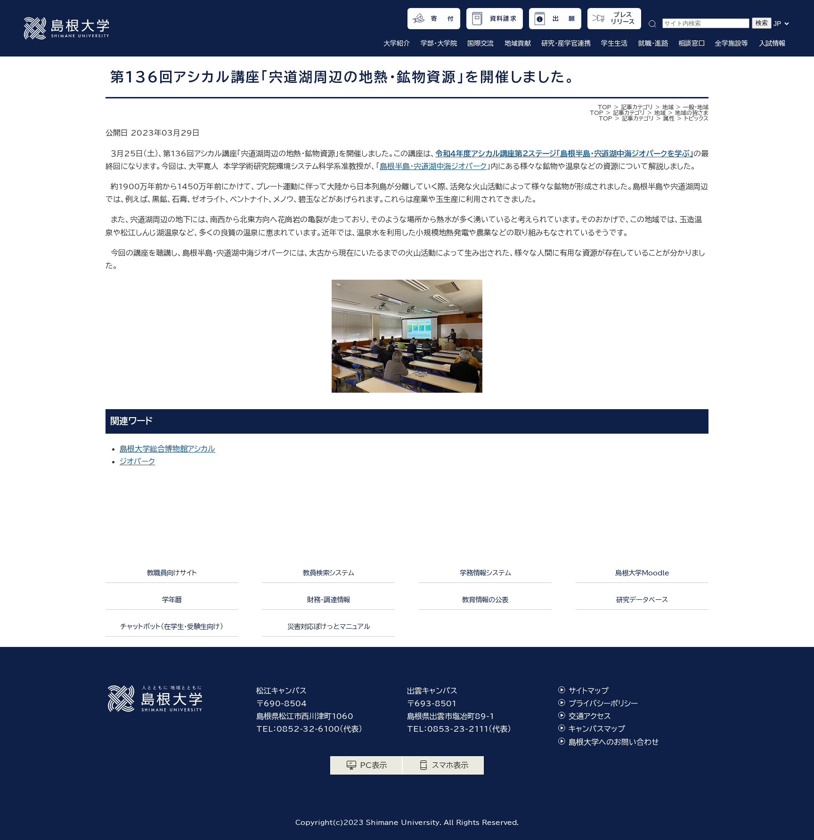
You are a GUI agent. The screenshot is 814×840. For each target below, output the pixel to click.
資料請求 (503, 19)
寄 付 (442, 19)
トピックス (696, 118)
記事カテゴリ (637, 107)
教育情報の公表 (485, 599)
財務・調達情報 (328, 599)
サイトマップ (589, 691)
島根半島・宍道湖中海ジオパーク (433, 166)
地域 (668, 107)
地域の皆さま (691, 112)
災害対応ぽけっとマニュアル (328, 626)
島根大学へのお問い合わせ (614, 742)
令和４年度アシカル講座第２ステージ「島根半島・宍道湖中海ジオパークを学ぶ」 (564, 153)
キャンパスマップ (597, 729)
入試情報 (772, 43)
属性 (669, 118)
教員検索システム (328, 572)
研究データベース (642, 599)
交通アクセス (590, 716)
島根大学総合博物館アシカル (167, 448)
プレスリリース (623, 18)
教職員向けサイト (172, 572)
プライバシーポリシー (603, 703)
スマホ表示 (450, 765)
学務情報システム (485, 572)
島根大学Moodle (642, 572)
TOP (604, 107)
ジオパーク (137, 461)
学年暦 (172, 599)
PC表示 (373, 765)
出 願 (564, 19)
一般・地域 (695, 107)
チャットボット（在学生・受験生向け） (171, 626)
